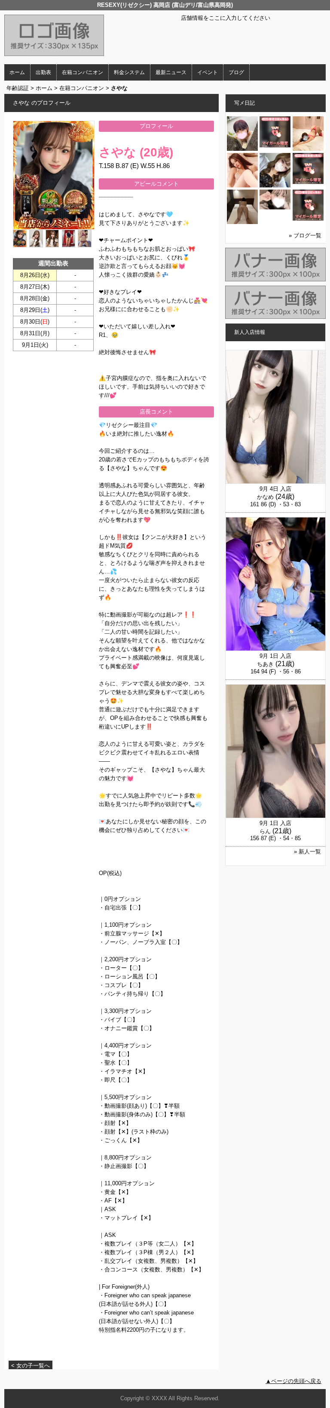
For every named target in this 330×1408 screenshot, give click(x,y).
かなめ (265, 497)
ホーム (17, 72)
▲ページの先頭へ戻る (293, 1381)
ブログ (236, 72)
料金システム (129, 72)
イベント (207, 72)
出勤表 (43, 72)
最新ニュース (171, 72)
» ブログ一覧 (305, 235)
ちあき (265, 664)
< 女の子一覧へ (30, 1365)
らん (265, 831)
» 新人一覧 (307, 851)
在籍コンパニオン (82, 72)
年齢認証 (17, 88)
